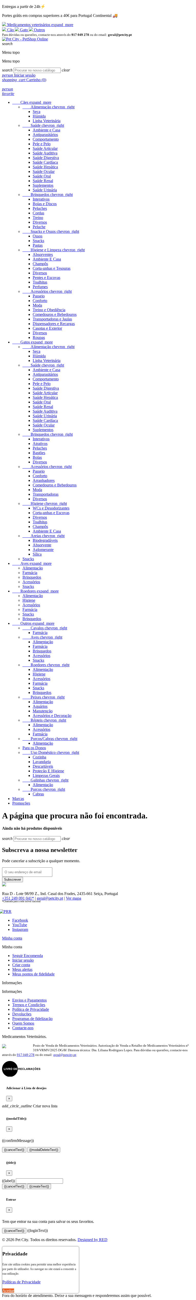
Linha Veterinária (46, 121)
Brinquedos (47, 194)
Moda (37, 305)
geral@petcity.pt (50, 898)
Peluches (40, 208)
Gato (24, 30)
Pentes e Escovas (46, 277)
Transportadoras (45, 494)
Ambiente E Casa (47, 259)
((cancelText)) (14, 1150)
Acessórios (47, 291)
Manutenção (43, 711)
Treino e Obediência (49, 310)
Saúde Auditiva (45, 153)
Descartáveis (43, 766)
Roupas (39, 337)
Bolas (37, 457)
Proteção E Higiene (48, 771)
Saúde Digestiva (46, 157)
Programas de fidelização (32, 1018)
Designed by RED (92, 1239)
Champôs (40, 264)
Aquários (40, 706)
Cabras (38, 794)
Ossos (37, 236)
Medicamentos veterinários (39, 25)
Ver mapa (73, 898)
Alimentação (48, 107)
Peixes (43, 697)
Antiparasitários (45, 134)
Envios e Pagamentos (29, 1000)
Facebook (20, 920)
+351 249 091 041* (18, 898)
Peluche (39, 227)
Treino (38, 217)
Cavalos (44, 628)
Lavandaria (42, 762)
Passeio (39, 296)
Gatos (32, 342)
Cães (31, 102)
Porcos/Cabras (49, 738)
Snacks (38, 240)
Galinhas (45, 780)
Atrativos (40, 443)
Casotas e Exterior (47, 328)
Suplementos (43, 185)
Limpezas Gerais (46, 775)
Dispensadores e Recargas (54, 323)
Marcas (18, 798)
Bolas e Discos (45, 204)
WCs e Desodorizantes (51, 508)
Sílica (37, 554)
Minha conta (12, 938)
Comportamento (46, 139)
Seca (36, 111)
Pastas (38, 245)
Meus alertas (22, 969)
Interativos (41, 199)
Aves (32, 563)
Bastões (39, 453)
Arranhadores (44, 480)
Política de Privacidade (30, 1009)
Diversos (40, 222)
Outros (39, 30)
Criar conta (21, 965)
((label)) (8, 1181)
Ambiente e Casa (46, 130)
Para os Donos (34, 748)
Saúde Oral (42, 176)
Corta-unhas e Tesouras (51, 268)
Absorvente (42, 545)
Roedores (35, 591)
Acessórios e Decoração (52, 715)
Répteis (44, 720)
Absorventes (43, 254)
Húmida (39, 116)
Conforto (40, 300)
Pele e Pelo (42, 144)
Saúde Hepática (45, 167)
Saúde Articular (45, 148)
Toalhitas (40, 282)
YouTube (19, 925)
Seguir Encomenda (27, 955)
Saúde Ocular (44, 171)
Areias (43, 536)
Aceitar (8, 1290)
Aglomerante (43, 549)
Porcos (43, 789)
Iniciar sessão (23, 960)
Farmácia (29, 572)
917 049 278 (25, 1055)
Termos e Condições (28, 1005)
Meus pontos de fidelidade (33, 974)
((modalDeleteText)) (43, 1150)
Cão (10, 30)
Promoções (21, 803)
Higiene (44, 503)
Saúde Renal (43, 181)
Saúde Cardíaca (45, 162)
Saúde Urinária (45, 190)
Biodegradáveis (45, 540)
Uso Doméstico (50, 752)
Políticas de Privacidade (21, 1282)
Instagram (20, 929)
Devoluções (21, 1014)
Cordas (38, 213)
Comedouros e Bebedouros (55, 314)
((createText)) (39, 1186)
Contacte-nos (22, 1028)
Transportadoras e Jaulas (52, 319)
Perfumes (40, 287)
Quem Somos (23, 1023)
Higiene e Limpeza (53, 250)
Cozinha (39, 757)
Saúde (43, 125)
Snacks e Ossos (50, 231)
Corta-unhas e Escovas (51, 513)
